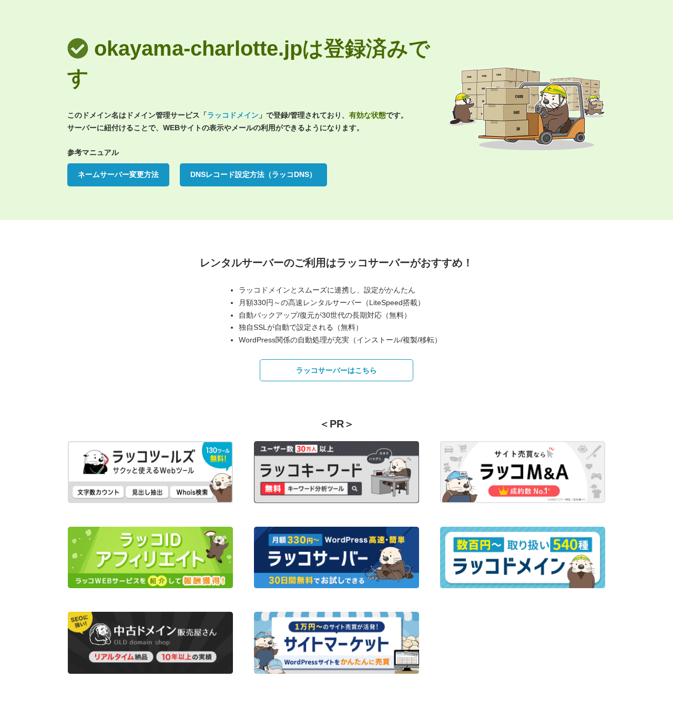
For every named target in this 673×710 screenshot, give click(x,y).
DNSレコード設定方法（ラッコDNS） (253, 174)
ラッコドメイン (233, 115)
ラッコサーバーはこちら (336, 370)
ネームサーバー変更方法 (118, 174)
